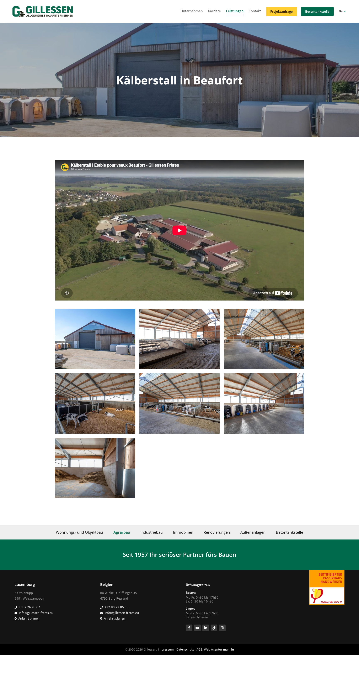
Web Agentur (213, 649)
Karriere (214, 11)
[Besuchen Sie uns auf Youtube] (197, 628)
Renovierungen (217, 532)
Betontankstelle (317, 11)
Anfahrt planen (28, 618)
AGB (199, 649)
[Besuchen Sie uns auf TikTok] (214, 628)
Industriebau (151, 532)
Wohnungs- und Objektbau (79, 532)
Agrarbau (121, 532)
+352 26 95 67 (29, 607)
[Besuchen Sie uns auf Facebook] (189, 628)
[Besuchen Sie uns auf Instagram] (222, 628)
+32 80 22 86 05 (116, 607)
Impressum (166, 649)
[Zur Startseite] (42, 11)
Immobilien (183, 532)
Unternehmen (192, 11)
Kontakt (255, 11)
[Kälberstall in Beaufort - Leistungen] (95, 339)
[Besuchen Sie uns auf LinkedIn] (205, 628)
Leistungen (234, 11)
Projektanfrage (281, 11)
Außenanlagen (253, 532)
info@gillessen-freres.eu (36, 613)
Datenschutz (185, 649)
